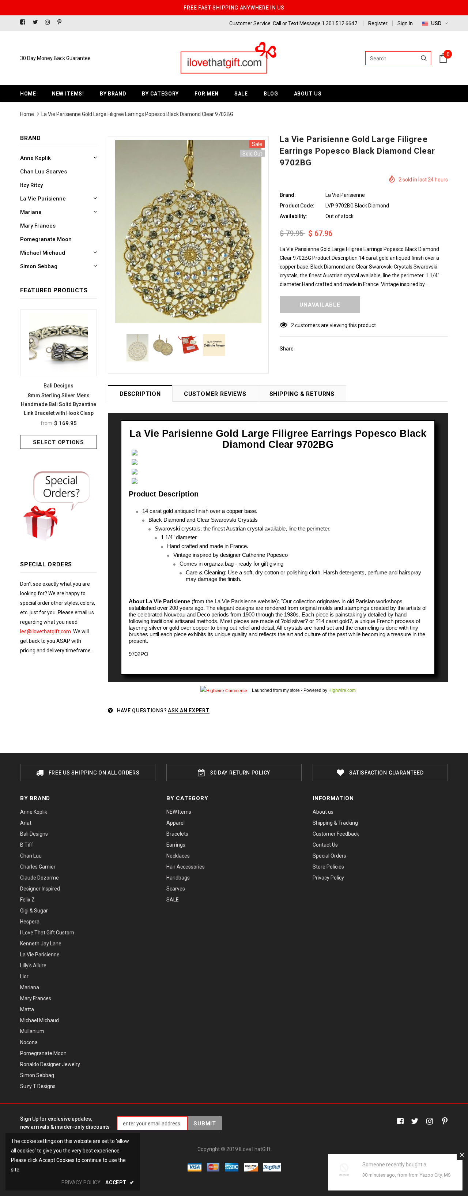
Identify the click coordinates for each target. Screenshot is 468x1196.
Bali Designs (58, 386)
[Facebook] (24, 22)
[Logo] (228, 58)
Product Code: (297, 206)
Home (27, 114)
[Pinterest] (62, 22)
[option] (58, 379)
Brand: (288, 195)
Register (378, 23)
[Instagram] (49, 22)
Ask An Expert (189, 710)
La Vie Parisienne (345, 195)
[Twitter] (37, 22)
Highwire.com (342, 690)
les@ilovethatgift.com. (46, 631)
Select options (58, 442)
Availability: (293, 216)
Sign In (405, 23)
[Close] (462, 1155)
